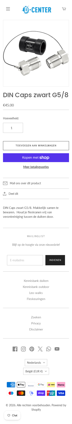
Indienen (55, 260)
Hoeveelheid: (11, 118)
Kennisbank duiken (36, 280)
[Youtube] (57, 349)
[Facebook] (15, 349)
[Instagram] (23, 349)
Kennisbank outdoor (36, 287)
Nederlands (34, 362)
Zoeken (36, 317)
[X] (40, 349)
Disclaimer (36, 329)
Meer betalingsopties (36, 167)
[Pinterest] (31, 349)
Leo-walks (36, 293)
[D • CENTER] (36, 9)
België (34, 371)
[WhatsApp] (48, 349)
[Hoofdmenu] (8, 9)
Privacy (36, 323)
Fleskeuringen (36, 299)
